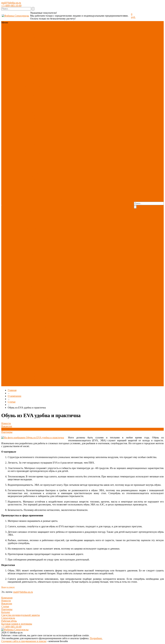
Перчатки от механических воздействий (35, 228)
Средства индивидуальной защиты (20, 615)
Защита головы (31, 164)
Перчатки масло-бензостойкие (35, 232)
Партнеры (6, 432)
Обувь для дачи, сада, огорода (33, 157)
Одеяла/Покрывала (33, 290)
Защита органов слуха (35, 181)
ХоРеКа (43, 318)
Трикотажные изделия (35, 112)
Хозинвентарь (31, 303)
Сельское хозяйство (34, 350)
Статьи (11, 401)
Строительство (31, 352)
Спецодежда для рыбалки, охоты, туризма (32, 86)
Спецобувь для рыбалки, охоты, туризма (32, 153)
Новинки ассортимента (30, 30)
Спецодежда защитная (35, 74)
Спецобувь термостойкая (30, 134)
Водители (28, 341)
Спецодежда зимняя (34, 68)
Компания (6, 597)
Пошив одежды (57, 199)
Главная (12, 390)
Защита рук (29, 39)
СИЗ (38, 37)
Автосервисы (38, 326)
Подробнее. (96, 638)
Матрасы (37, 295)
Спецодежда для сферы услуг (32, 96)
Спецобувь (29, 37)
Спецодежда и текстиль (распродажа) (35, 383)
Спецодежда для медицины (34, 90)
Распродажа (29, 57)
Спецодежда (30, 34)
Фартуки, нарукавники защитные (33, 190)
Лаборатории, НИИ (34, 312)
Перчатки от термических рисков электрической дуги (34, 266)
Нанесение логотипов (54, 203)
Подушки (41, 292)
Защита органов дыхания (33, 177)
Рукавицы (28, 274)
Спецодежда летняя (34, 71)
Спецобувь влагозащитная (31, 145)
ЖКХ (39, 335)
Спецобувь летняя (33, 118)
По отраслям (39, 48)
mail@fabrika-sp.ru (11, 2)
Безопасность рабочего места (35, 215)
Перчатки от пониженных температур (35, 254)
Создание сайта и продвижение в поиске (23, 641)
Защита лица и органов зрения (31, 169)
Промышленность (33, 347)
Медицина (29, 315)
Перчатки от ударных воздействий (35, 224)
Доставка (54, 208)
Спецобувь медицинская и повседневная (31, 127)
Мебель (35, 306)
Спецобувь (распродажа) (30, 377)
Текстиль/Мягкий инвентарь (35, 41)
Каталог (5, 612)
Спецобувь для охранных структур (34, 140)
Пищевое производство (34, 316)
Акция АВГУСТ (32, 51)
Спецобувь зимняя (33, 121)
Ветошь (27, 295)
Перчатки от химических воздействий (30, 240)
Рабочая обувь (9, 621)
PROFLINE (29, 54)
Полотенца (29, 289)
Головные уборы (32, 109)
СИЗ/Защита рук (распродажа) (32, 371)
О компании (14, 396)
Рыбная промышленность (33, 331)
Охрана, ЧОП (30, 338)
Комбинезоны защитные (31, 174)
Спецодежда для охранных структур (34, 79)
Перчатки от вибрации (35, 271)
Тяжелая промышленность (33, 357)
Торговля (28, 323)
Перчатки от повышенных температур (34, 248)
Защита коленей (31, 212)
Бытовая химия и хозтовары (16, 623)
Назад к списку (8, 587)
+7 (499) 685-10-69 (11, 5)
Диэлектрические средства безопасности (35, 203)
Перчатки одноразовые (35, 258)
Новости (6, 423)
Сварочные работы (33, 321)
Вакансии (6, 426)
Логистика (29, 335)
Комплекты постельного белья (33, 285)
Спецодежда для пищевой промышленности (33, 103)
